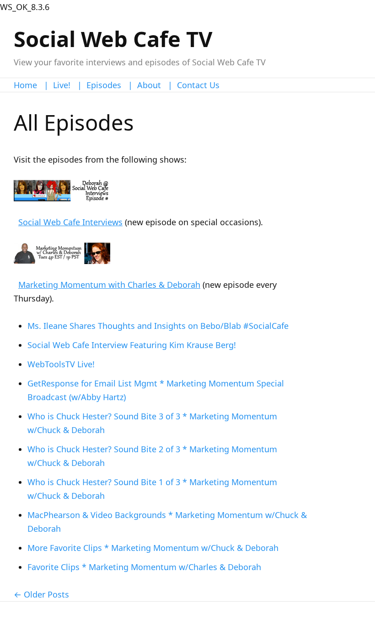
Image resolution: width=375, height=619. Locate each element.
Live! (61, 84)
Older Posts (46, 594)
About (149, 84)
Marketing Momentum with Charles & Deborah (109, 284)
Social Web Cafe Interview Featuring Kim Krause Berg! (131, 344)
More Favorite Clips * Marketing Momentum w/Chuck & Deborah (153, 547)
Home (25, 84)
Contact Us (198, 84)
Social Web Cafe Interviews (70, 222)
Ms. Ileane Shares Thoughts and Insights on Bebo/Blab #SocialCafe (158, 325)
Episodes (103, 84)
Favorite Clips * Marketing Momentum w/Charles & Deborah (144, 566)
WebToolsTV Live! (61, 364)
